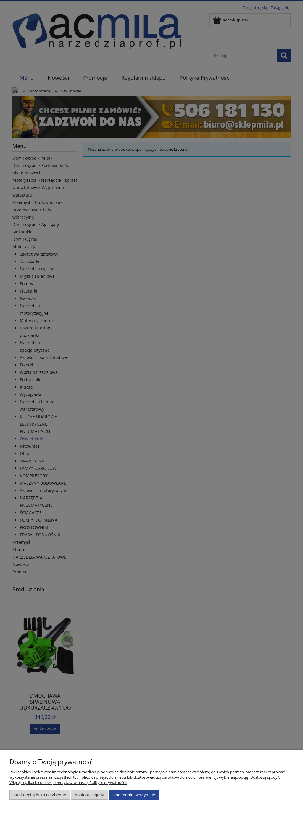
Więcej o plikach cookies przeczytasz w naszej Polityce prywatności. (68, 782)
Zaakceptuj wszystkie (134, 794)
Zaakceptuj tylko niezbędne (40, 794)
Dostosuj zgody (89, 794)
